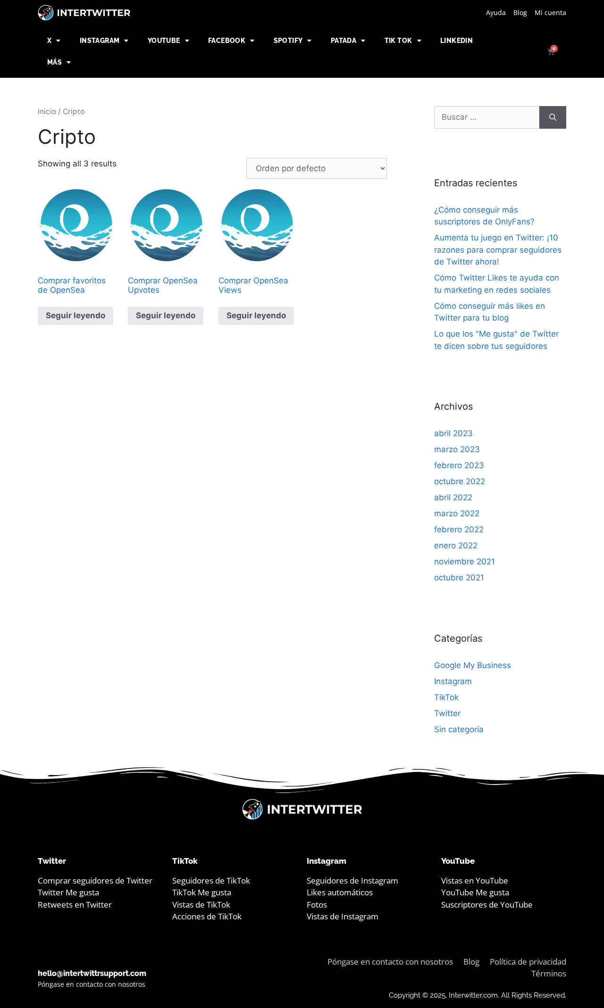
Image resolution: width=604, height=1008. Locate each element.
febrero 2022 (459, 529)
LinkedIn (456, 40)
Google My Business (472, 665)
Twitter (447, 713)
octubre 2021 (459, 577)
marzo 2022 (456, 513)
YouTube (164, 40)
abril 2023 (453, 433)
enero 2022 (456, 545)
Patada (343, 40)
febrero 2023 (459, 465)
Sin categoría (459, 729)
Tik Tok (398, 40)
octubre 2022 (459, 481)
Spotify (288, 40)
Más (54, 62)
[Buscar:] (486, 117)
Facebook (226, 40)
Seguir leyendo (75, 315)
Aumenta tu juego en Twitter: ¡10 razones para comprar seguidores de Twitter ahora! (498, 249)
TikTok (446, 697)
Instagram (100, 40)
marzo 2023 (457, 449)
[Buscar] (552, 117)
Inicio (47, 111)
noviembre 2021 (464, 561)
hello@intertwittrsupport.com (92, 973)
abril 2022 (453, 497)
